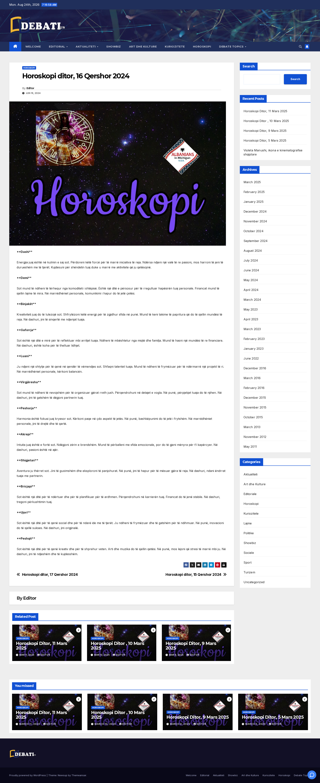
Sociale (249, 553)
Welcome (33, 46)
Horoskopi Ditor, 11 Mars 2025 (41, 646)
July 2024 (251, 260)
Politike (249, 533)
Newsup (62, 775)
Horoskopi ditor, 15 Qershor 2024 (193, 574)
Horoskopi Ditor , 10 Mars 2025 (117, 646)
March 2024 (252, 299)
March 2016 (252, 378)
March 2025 (252, 182)
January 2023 (254, 348)
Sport (248, 562)
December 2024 (255, 211)
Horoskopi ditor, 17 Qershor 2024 (50, 574)
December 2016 (255, 368)
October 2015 (253, 417)
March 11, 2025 (30, 724)
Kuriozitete (175, 46)
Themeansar (78, 775)
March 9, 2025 (180, 724)
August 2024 (253, 250)
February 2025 (254, 192)
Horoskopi (202, 46)
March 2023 (252, 329)
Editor (30, 88)
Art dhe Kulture (143, 46)
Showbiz (113, 46)
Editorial (57, 46)
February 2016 (254, 388)
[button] (300, 46)
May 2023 (251, 309)
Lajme (248, 523)
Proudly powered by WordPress (28, 775)
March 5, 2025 (255, 724)
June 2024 (251, 270)
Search (249, 66)
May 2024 (251, 280)
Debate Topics (231, 46)
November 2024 (255, 221)
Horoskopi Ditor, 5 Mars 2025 (265, 140)
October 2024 (254, 231)
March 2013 (252, 427)
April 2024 (251, 290)
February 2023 (254, 339)
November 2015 (255, 407)
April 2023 (251, 319)
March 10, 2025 (106, 724)
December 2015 (255, 397)
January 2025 (254, 202)
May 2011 (250, 446)
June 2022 (251, 358)
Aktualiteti (86, 46)
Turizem (249, 572)
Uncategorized (254, 582)
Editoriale (250, 494)
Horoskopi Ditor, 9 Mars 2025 (191, 646)
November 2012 (255, 437)
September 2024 (256, 241)
